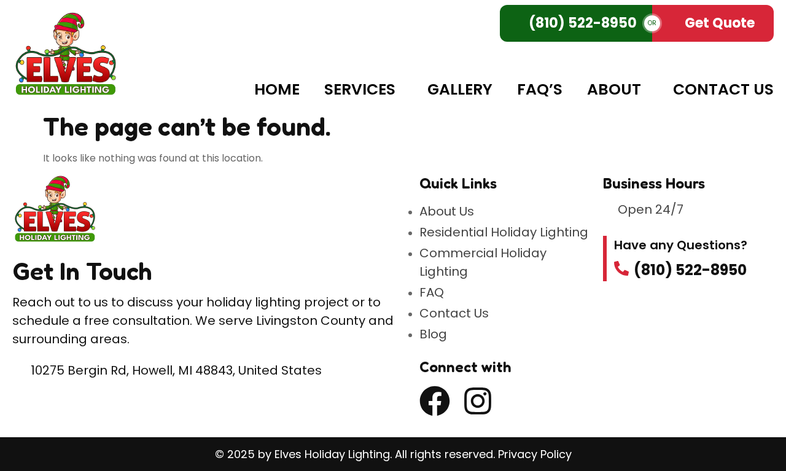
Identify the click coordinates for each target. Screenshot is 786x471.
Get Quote (720, 23)
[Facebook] (434, 401)
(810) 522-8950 (583, 23)
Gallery (459, 89)
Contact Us (723, 89)
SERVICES (359, 89)
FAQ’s (539, 89)
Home (277, 89)
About (614, 89)
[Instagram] (477, 401)
